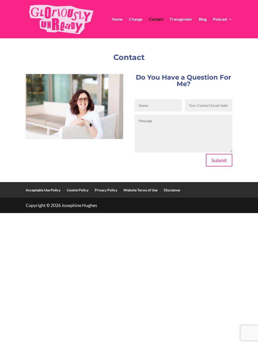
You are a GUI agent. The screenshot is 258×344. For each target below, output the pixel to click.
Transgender (181, 19)
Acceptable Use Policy (43, 190)
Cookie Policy (77, 190)
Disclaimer (172, 190)
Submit (219, 160)
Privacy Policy (106, 190)
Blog (203, 19)
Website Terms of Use (140, 190)
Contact (156, 19)
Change (136, 19)
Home (117, 19)
